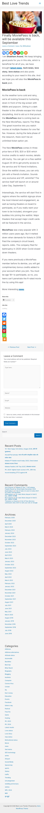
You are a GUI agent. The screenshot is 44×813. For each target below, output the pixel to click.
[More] (26, 53)
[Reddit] (11, 53)
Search (4, 432)
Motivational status (11, 740)
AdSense (8, 649)
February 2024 (10, 530)
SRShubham (9, 494)
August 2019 (9, 618)
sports (7, 768)
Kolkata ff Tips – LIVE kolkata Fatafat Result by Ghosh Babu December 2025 (20, 488)
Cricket (7, 686)
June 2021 (8, 608)
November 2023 (10, 539)
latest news (16, 68)
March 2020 (9, 615)
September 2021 (10, 599)
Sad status (8, 749)
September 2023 (10, 546)
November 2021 (10, 593)
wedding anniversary (12, 784)
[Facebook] (4, 53)
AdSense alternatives (12, 652)
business (8, 677)
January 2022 (9, 586)
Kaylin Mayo (9, 491)
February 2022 (10, 583)
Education (8, 696)
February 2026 (10, 517)
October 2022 (9, 564)
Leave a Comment (8, 46)
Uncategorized (10, 781)
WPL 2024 (8, 790)
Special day (9, 765)
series (7, 755)
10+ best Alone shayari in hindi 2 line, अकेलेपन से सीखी (21, 495)
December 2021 (10, 589)
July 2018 (8, 630)
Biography (8, 671)
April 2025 (8, 524)
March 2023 (9, 558)
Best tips (8, 665)
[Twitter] (7, 53)
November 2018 (10, 624)
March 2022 (9, 580)
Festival (7, 708)
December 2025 (10, 521)
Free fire (7, 712)
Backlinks (8, 661)
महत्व (6, 793)
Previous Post (13, 347)
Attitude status (10, 655)
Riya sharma (9, 498)
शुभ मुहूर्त (7, 796)
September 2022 (10, 568)
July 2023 (8, 549)
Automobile (8, 658)
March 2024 (9, 527)
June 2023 (8, 552)
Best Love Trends (15, 3)
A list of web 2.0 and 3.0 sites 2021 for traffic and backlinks (22, 491)
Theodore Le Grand (11, 501)
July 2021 (8, 605)
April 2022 (8, 577)
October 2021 (9, 596)
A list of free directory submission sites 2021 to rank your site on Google (21, 501)
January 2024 (9, 533)
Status (7, 771)
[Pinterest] (18, 53)
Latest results (9, 727)
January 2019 (9, 621)
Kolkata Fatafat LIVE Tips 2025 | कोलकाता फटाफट (20, 466)
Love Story (8, 734)
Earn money (9, 693)
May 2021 (8, 611)
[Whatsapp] (22, 53)
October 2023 (9, 542)
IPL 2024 (8, 724)
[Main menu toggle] (40, 3)
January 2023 (9, 561)
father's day (9, 705)
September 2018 (10, 627)
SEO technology (10, 752)
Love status (9, 730)
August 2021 (9, 602)
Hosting (7, 718)
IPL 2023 (8, 721)
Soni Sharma (9, 487)
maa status (8, 737)
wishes (7, 787)
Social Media (9, 762)
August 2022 (9, 571)
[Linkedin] (14, 53)
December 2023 (10, 536)
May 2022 (8, 574)
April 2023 (8, 555)
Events (7, 699)
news (17, 46)
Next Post (31, 347)
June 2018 (8, 633)
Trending (8, 777)
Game (7, 715)
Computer (8, 680)
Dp (6, 690)
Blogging (8, 674)
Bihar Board (9, 668)
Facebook (8, 702)
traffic (7, 774)
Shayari (7, 759)
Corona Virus (9, 683)
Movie (7, 743)
